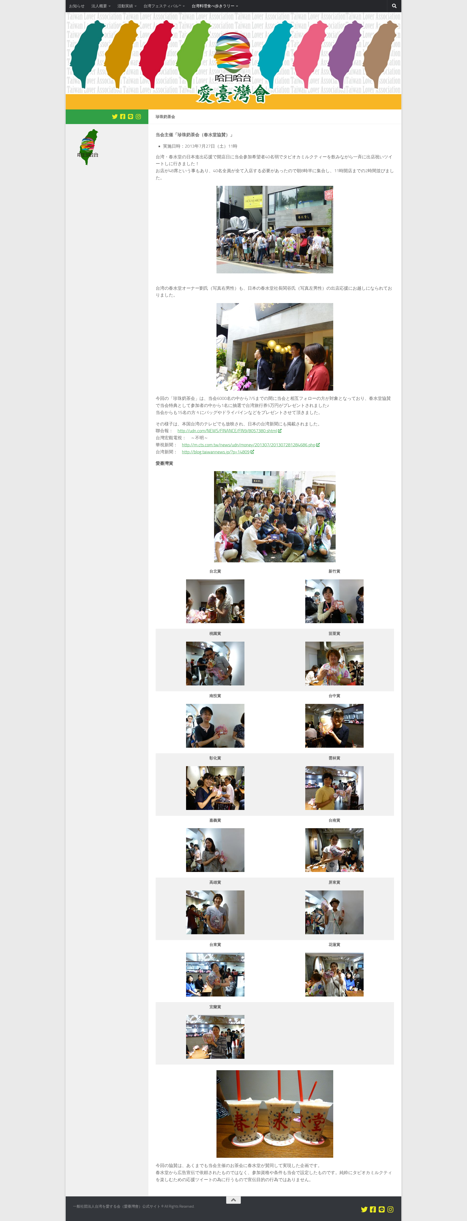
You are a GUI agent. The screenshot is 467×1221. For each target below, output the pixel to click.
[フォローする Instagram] (138, 116)
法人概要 (99, 6)
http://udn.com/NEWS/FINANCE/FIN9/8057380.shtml (227, 430)
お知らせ (77, 6)
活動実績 (125, 6)
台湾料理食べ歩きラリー (213, 6)
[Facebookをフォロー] (123, 116)
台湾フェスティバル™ (162, 6)
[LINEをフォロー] (130, 116)
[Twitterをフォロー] (115, 116)
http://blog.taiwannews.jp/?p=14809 (216, 452)
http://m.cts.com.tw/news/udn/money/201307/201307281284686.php (248, 445)
